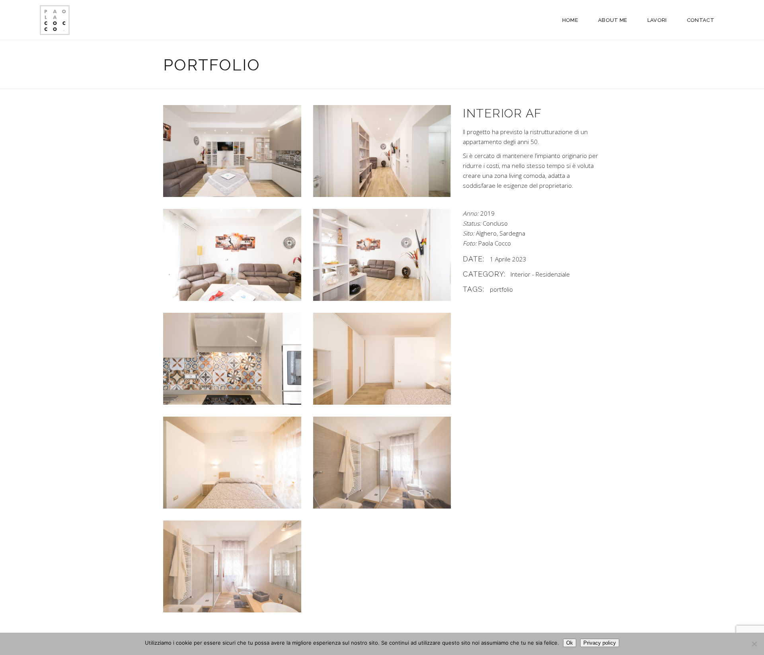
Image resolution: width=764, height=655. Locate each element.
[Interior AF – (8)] (232, 151)
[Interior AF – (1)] (232, 566)
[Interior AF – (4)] (232, 463)
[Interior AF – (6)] (232, 359)
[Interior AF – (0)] (382, 151)
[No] (754, 644)
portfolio (501, 289)
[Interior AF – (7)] (232, 255)
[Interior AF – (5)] (382, 359)
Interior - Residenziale (540, 274)
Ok (569, 643)
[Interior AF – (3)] (382, 255)
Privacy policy (599, 643)
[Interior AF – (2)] (382, 463)
